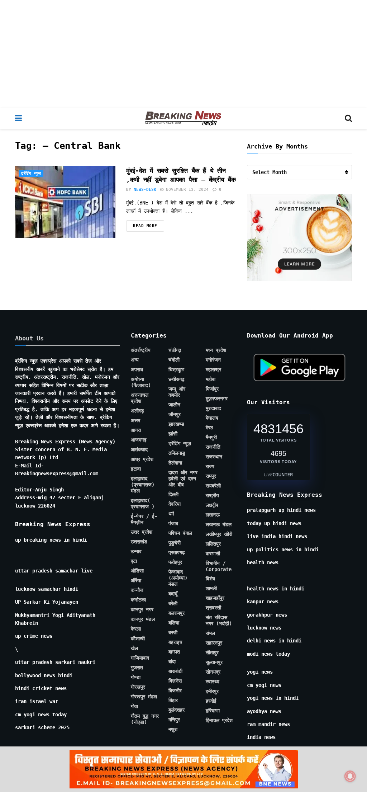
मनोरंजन (213, 360)
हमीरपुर (212, 691)
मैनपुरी (211, 437)
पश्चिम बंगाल (180, 533)
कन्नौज (137, 590)
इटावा (136, 469)
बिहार (173, 700)
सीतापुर (212, 652)
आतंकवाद (139, 449)
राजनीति (213, 447)
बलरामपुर (176, 613)
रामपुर (211, 476)
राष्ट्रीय (212, 495)
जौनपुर (174, 414)
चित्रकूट (176, 369)
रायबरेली (213, 486)
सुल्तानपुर (214, 662)
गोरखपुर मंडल (144, 696)
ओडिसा (137, 571)
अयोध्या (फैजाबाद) (141, 382)
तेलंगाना (175, 463)
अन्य (135, 360)
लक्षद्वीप (212, 505)
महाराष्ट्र (213, 369)
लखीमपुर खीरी (219, 534)
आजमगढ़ (139, 440)
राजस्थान (214, 456)
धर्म (171, 514)
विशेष (210, 578)
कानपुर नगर (142, 609)
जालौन (174, 404)
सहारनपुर (214, 643)
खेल (134, 648)
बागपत (174, 652)
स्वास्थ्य (212, 681)
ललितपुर (213, 544)
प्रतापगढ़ (176, 552)
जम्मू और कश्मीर (176, 392)
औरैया (136, 580)
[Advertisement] (183, 54)
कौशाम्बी (138, 638)
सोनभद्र (213, 672)
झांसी (172, 434)
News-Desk (145, 189)
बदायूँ (172, 594)
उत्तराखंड (139, 541)
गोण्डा (135, 677)
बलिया (173, 623)
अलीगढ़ (137, 411)
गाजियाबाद (140, 658)
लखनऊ (213, 515)
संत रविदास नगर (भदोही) (219, 620)
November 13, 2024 (186, 189)
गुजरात (137, 667)
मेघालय (212, 418)
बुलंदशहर (176, 710)
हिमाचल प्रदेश (219, 720)
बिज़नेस (175, 681)
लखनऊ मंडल (219, 524)
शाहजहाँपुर (215, 598)
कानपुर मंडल (143, 619)
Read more (145, 225)
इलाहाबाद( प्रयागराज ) (142, 503)
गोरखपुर (138, 687)
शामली (211, 588)
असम (135, 420)
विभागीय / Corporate (219, 566)
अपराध (137, 369)
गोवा (134, 706)
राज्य (210, 466)
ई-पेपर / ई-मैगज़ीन (144, 519)
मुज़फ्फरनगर (217, 398)
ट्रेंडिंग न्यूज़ (31, 173)
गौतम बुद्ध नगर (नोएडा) (145, 719)
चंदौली (174, 360)
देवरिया (174, 504)
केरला (136, 629)
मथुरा (172, 729)
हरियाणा (213, 710)
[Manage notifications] (350, 776)
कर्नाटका (138, 600)
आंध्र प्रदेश (142, 459)
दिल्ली (173, 494)
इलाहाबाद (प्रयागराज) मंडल (142, 485)
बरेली (172, 603)
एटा (134, 561)
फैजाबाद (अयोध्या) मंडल (177, 578)
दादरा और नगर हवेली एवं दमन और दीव (182, 478)
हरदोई (211, 701)
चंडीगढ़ (174, 350)
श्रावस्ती (213, 607)
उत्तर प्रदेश (141, 532)
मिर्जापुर (212, 389)
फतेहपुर (175, 562)
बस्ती (172, 632)
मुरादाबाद (213, 408)
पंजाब (173, 523)
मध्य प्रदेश (216, 350)
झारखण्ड (176, 424)
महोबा (210, 379)
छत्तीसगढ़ (176, 379)
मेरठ (209, 427)
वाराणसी (213, 553)
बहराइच (175, 642)
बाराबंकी (175, 671)
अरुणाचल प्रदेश (139, 398)
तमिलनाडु (176, 453)
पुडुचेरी (174, 543)
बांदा (172, 661)
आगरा (136, 430)
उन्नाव (136, 551)
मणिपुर (174, 719)
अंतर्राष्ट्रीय (141, 350)
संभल (210, 633)
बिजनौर (175, 690)
